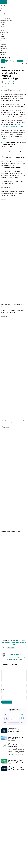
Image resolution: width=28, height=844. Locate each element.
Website (3, 695)
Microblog (4, 5)
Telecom (3, 44)
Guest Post (3, 56)
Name (3, 683)
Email (2, 689)
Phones (2, 30)
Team (2, 50)
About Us (3, 46)
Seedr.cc (3, 138)
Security (2, 17)
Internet (2, 15)
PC (1, 28)
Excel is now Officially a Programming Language (16, 761)
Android (2, 22)
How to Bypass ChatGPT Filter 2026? (16, 738)
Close (4, 2)
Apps (1, 11)
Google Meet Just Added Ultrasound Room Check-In (16, 768)
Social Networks (5, 18)
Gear (2, 24)
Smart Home (4, 32)
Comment (3, 668)
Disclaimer (3, 52)
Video (2, 34)
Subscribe (20, 61)
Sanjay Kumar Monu (11, 81)
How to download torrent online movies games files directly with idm (14, 642)
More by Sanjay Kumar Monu (15, 659)
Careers (2, 54)
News (2, 9)
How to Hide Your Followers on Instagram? (17, 745)
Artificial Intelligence (6, 20)
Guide (2, 36)
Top (1, 40)
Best (1, 42)
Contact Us (3, 48)
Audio (2, 26)
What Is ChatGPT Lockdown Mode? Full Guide (17, 730)
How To (2, 38)
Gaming (2, 13)
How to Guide (11, 647)
